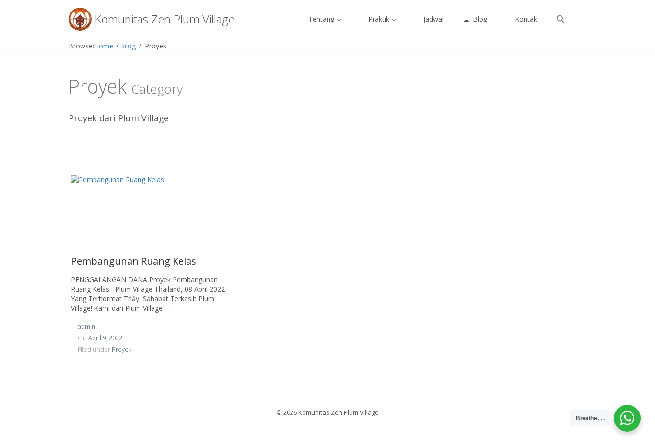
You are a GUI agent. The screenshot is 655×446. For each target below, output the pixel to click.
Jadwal (432, 18)
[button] (561, 19)
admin (86, 326)
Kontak (525, 18)
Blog (479, 18)
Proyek (121, 349)
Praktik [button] (378, 18)
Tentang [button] (321, 18)
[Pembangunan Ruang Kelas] (150, 210)
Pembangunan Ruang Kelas (133, 261)
